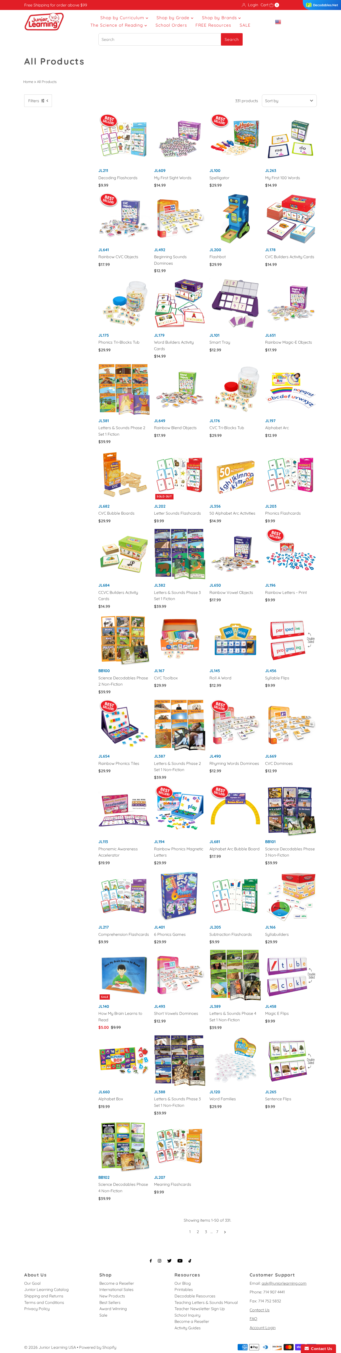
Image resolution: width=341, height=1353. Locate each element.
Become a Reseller (116, 1283)
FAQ (253, 1318)
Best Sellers (110, 1302)
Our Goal (32, 1283)
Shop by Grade (174, 17)
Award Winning (113, 1308)
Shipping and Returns (43, 1295)
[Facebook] (151, 1261)
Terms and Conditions (44, 1302)
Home (28, 82)
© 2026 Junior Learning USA (50, 1347)
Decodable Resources (194, 1295)
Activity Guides (187, 1327)
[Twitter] (169, 1261)
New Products (112, 1295)
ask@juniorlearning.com (284, 1283)
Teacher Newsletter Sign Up (199, 1308)
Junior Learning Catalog (46, 1289)
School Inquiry (187, 1315)
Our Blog (182, 1283)
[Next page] (225, 1231)
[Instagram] (159, 1261)
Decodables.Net (325, 5)
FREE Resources (213, 25)
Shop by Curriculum (123, 17)
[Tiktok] (189, 1261)
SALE (245, 25)
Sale (103, 1315)
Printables (183, 1289)
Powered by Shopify (97, 1347)
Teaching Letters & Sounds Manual (206, 1302)
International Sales (116, 1289)
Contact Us (260, 1309)
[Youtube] (179, 1261)
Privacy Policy (37, 1308)
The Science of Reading (117, 25)
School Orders (171, 25)
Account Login (263, 1327)
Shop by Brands (220, 17)
